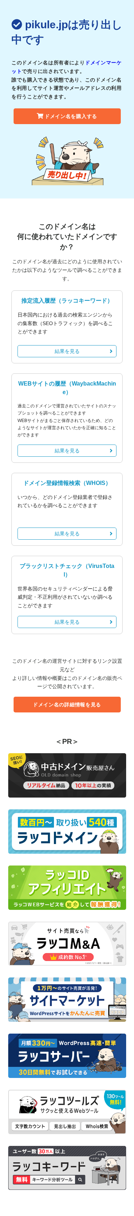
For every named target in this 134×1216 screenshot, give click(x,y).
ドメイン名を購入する (71, 116)
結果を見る (67, 351)
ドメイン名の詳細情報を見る (67, 704)
